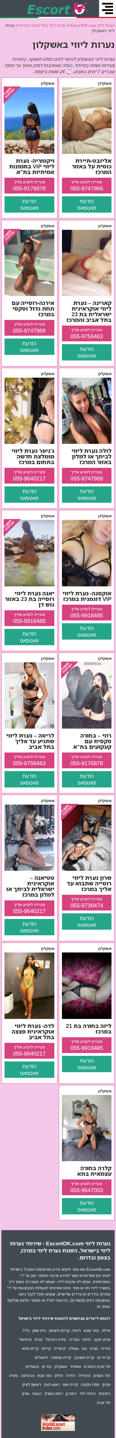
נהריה (105, 1348)
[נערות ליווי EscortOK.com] (58, 8)
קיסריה (60, 1348)
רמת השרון (53, 1393)
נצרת (94, 1348)
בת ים (47, 1366)
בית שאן (39, 1330)
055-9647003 (86, 1190)
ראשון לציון (31, 1384)
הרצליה (84, 1375)
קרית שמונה (61, 1357)
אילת (106, 1330)
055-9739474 (86, 905)
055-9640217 (29, 478)
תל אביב (103, 1402)
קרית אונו (70, 1384)
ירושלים (41, 1357)
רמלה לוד (87, 1393)
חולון (59, 1375)
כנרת (39, 1339)
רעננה (37, 1393)
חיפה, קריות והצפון (65, 1330)
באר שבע (91, 1330)
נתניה (13, 1375)
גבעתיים (32, 1366)
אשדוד (75, 1366)
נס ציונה (27, 1375)
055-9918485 (86, 615)
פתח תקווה (90, 1384)
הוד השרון (101, 1375)
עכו (84, 1348)
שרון (25, 1393)
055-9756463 (86, 336)
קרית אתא (30, 1348)
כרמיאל (25, 1339)
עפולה (73, 1348)
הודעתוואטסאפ (86, 204)
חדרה (70, 1375)
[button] (107, 8)
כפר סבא (44, 1375)
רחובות (104, 1393)
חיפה (86, 1339)
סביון (106, 1384)
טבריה (74, 1339)
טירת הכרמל (55, 1339)
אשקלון (60, 1366)
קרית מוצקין (84, 1357)
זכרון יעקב (102, 1339)
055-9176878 (29, 188)
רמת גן (71, 1393)
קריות (46, 1348)
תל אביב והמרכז (97, 1366)
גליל (26, 1330)
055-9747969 (86, 188)
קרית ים (103, 1357)
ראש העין (52, 1384)
